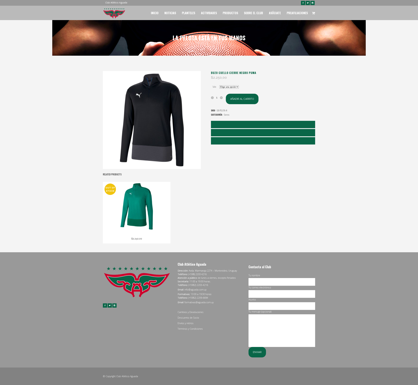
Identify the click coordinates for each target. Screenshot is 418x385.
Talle (214, 86)
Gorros (226, 114)
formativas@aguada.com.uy (199, 302)
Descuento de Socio (188, 317)
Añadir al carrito (242, 98)
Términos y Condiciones (190, 328)
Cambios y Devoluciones (190, 312)
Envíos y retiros (185, 323)
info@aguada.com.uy (195, 289)
